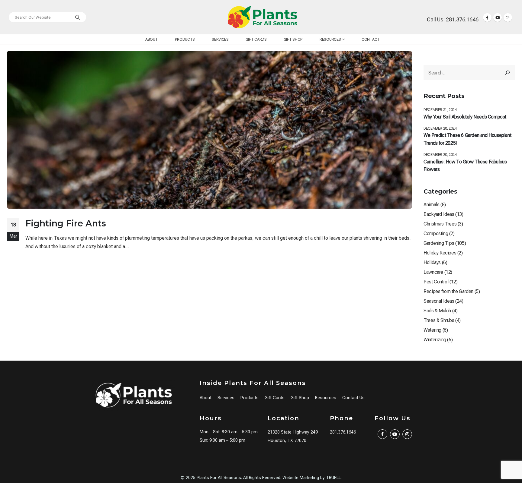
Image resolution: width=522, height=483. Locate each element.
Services (220, 39)
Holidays (432, 262)
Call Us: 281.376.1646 (452, 19)
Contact (371, 39)
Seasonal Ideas (439, 301)
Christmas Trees (440, 224)
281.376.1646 (343, 432)
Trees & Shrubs (439, 320)
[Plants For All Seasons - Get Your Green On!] (262, 17)
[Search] (77, 17)
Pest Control (436, 282)
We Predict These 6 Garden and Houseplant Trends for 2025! (467, 139)
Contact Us (353, 397)
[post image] (209, 130)
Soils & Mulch (437, 311)
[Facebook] (487, 17)
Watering (432, 330)
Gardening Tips (439, 243)
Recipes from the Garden (448, 291)
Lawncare (433, 272)
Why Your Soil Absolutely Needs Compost (465, 117)
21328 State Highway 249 (293, 432)
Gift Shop (293, 39)
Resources (330, 39)
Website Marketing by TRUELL (311, 477)
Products (185, 39)
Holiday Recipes (440, 253)
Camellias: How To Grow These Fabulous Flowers (465, 165)
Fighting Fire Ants (65, 223)
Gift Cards (256, 39)
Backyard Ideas (439, 214)
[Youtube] (497, 17)
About (151, 39)
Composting (436, 233)
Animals (431, 204)
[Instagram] (508, 17)
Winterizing (435, 340)
